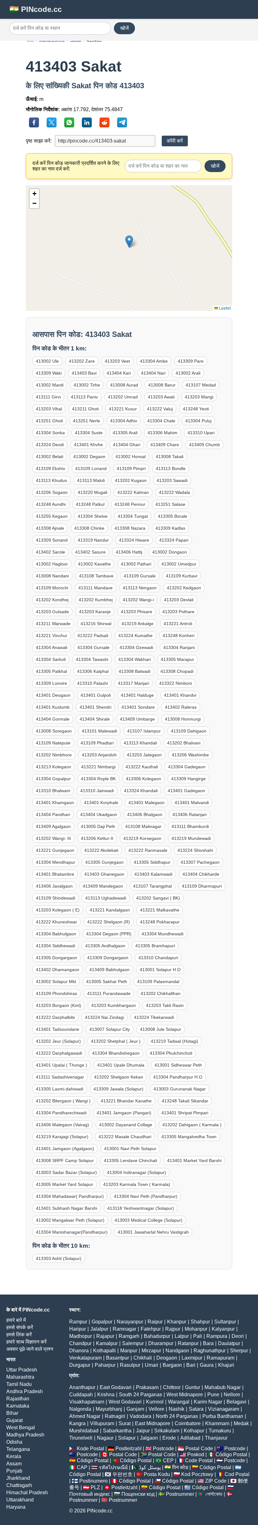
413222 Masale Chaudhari (124, 1136)
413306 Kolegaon (143, 778)
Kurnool (155, 1401)
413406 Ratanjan (189, 814)
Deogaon (166, 1357)
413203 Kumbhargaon (113, 1005)
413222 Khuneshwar (56, 921)
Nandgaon (177, 1350)
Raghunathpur (210, 1350)
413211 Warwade (53, 623)
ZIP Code (216, 1481)
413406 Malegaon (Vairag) (62, 1124)
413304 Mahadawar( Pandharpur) (70, 1196)
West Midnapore (184, 1394)
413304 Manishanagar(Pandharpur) (72, 1232)
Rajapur (105, 1336)
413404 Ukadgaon (98, 814)
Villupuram (102, 1423)
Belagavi (236, 1401)
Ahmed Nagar (84, 1416)
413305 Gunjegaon (104, 862)
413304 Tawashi (92, 659)
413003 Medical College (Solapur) (148, 1220)
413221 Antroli (178, 623)
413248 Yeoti (196, 408)
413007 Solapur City (109, 1029)
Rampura (216, 1336)
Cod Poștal (237, 1474)
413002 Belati (49, 456)
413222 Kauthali (142, 766)
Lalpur (182, 1336)
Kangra (77, 1423)
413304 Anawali (51, 647)
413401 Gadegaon (186, 790)
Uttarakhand (20, 1499)
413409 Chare (164, 444)
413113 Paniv (84, 396)
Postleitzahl (128, 1448)
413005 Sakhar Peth (106, 981)
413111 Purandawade (109, 993)
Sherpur (239, 1350)
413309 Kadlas (170, 528)
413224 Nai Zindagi (104, 1017)
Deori (238, 1336)
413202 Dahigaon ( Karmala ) (192, 1124)
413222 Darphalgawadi (59, 1053)
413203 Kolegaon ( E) (58, 909)
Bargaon (172, 1365)
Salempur (133, 1343)
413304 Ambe (154, 361)
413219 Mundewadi (191, 838)
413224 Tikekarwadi (154, 1017)
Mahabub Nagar (223, 1387)
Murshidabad (83, 1430)
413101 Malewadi (99, 730)
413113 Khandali (140, 742)
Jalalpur (99, 1329)
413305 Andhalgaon (105, 945)
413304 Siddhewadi (55, 945)
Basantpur (117, 1357)
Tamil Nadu (19, 1384)
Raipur (155, 1321)
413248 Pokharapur (160, 921)
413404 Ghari (126, 444)
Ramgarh (129, 1336)
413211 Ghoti (85, 408)
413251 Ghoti (49, 420)
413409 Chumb (204, 444)
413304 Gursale (93, 647)
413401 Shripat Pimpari (184, 1112)
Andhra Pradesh (24, 1391)
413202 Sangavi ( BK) (158, 897)
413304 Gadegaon (186, 766)
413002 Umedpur (178, 563)
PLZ (95, 1487)
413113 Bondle (171, 468)
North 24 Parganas (177, 1416)
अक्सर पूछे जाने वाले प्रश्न (29, 1349)
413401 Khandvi (180, 695)
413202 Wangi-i (138, 599)
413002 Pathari (136, 563)
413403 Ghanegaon (104, 874)
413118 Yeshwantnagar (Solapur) (140, 1208)
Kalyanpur (223, 1329)
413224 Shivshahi (195, 850)
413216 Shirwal (96, 623)
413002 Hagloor (52, 563)
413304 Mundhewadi (162, 933)
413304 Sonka (50, 432)
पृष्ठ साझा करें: (39, 140)
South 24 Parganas (140, 1394)
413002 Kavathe (94, 563)
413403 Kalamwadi (153, 874)
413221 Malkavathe (159, 909)
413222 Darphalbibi (55, 1017)
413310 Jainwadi (97, 790)
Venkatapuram (85, 1357)
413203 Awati (161, 396)
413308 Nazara (130, 528)
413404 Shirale (95, 719)
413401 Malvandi (192, 802)
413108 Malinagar (143, 826)
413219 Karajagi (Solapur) (62, 1136)
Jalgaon (149, 1438)
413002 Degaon (89, 456)
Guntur (192, 1387)
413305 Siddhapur (152, 862)
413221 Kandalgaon (110, 909)
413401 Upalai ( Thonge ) (61, 1065)
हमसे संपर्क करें (19, 1327)
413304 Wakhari (134, 659)
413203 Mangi (199, 396)
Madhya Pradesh (25, 1434)
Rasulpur (130, 1365)
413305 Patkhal (51, 671)
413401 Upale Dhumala (120, 1065)
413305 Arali (125, 432)
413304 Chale (161, 420)
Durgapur (79, 1365)
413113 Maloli (91, 480)
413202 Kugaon (131, 480)
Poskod (195, 1454)
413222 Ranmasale (147, 850)
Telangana (18, 1449)
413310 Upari (201, 432)
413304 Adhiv (123, 420)
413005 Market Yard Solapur (64, 1184)
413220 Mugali (92, 492)
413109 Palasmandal (158, 981)
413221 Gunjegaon (55, 850)
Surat (125, 1423)
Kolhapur (194, 1430)
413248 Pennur (130, 504)
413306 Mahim (162, 432)
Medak (241, 1423)
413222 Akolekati (101, 850)
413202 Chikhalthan (161, 993)
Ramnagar (124, 1329)
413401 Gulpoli (96, 695)
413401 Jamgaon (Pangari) (124, 1112)
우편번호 (122, 1474)
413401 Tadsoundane (57, 1029)
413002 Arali (188, 373)
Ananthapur (82, 1387)
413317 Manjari (133, 683)
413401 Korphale (101, 802)
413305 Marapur (177, 659)
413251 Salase (170, 504)
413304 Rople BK (98, 778)
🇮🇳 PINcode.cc (35, 9)
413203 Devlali (179, 599)
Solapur (127, 1438)
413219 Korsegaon (142, 838)
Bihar (12, 1413)
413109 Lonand (91, 468)
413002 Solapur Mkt (56, 981)
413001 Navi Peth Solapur (130, 1148)
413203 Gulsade (52, 611)
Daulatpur (229, 1343)
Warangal (178, 1401)
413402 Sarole (50, 551)
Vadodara (140, 1416)
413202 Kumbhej (96, 599)
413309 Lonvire (51, 683)
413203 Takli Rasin (165, 1005)
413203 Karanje (95, 611)
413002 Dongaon (169, 551)
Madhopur (80, 1336)
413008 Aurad (124, 384)
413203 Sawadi (172, 480)
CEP (168, 1460)
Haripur (77, 1329)
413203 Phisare (136, 611)
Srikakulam (166, 1430)
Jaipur (143, 1430)
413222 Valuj (160, 408)
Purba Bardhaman (222, 1416)
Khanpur (176, 1321)
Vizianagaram (223, 1409)
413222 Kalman (133, 492)
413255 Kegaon (52, 516)
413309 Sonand (52, 540)
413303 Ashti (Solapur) (58, 1258)
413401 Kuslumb (53, 707)
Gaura (207, 1365)
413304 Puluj (198, 420)
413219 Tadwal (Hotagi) (174, 1041)
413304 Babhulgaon (56, 933)
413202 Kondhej (52, 599)
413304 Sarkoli (51, 659)
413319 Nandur (93, 540)
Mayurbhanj (109, 1409)
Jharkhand (18, 1478)
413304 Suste (89, 432)
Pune (213, 1394)
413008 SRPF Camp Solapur (65, 1160)
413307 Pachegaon (200, 862)
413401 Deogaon (53, 695)
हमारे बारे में (16, 1320)
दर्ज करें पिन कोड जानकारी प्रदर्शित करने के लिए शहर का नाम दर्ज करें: (75, 165)
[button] (129, 241)
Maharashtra (20, 1377)
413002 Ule (47, 361)
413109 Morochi (52, 587)
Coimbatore (188, 1423)
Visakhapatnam (86, 1401)
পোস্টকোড (213, 1494)
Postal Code (199, 1448)
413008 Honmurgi (183, 719)
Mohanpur (196, 1329)
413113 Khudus (51, 480)
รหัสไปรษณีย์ (113, 1467)
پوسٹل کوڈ (150, 1467)
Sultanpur (225, 1321)
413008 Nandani (52, 575)
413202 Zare (82, 361)
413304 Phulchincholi (171, 1053)
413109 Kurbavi (181, 575)
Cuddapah (81, 1394)
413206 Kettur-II (97, 838)
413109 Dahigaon (188, 730)
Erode (169, 1438)
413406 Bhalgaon (144, 814)
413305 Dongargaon (56, 957)
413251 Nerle (86, 420)
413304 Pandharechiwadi (61, 1112)
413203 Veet (117, 361)
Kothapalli (104, 1350)
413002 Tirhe (87, 384)
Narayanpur (130, 1321)
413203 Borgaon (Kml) (58, 1005)
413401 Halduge (137, 695)
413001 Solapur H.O (160, 969)
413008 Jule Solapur (160, 1029)
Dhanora (79, 1350)
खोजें (124, 28)
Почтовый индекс (89, 1494)
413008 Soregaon (54, 730)
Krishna (106, 1394)
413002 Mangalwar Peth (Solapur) (70, 1220)
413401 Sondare (138, 707)
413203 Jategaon (144, 754)
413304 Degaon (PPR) (109, 933)
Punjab (14, 1471)
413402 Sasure (90, 551)
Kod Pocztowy (197, 1474)
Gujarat (14, 1420)
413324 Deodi (50, 444)
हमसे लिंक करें (19, 1334)
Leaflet (224, 308)
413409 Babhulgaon (109, 969)
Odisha (14, 1442)
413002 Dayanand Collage (125, 1124)
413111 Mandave (95, 587)
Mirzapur (151, 1350)
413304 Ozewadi (136, 647)
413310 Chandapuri (158, 957)
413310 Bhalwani (53, 790)
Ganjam (135, 1409)
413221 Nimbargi (98, 766)
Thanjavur (216, 1438)
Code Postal (199, 1460)
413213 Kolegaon (53, 766)
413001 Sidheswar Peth (178, 1065)
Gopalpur (102, 1321)
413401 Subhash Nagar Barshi (66, 1208)
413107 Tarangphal (152, 886)
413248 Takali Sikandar (185, 1100)
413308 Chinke (89, 528)
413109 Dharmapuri (202, 886)
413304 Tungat (133, 516)
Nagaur (105, 1438)
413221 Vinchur (51, 635)
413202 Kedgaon (184, 587)
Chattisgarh (19, 1485)
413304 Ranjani (179, 647)
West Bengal (20, 1427)
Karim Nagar (208, 1401)
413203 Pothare (178, 611)
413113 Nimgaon (140, 587)
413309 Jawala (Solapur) (118, 1088)
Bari (190, 1365)
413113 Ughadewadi (105, 897)
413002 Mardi (50, 384)
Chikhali (142, 1357)
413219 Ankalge (137, 623)
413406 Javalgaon (54, 886)
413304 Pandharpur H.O (177, 1076)
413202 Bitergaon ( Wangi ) (63, 1100)
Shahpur (200, 1321)
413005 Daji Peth (98, 826)
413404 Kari (119, 373)
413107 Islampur (144, 730)
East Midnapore (152, 1423)
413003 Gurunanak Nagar (180, 1088)
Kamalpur (107, 1343)
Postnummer (180, 1494)
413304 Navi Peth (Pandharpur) (145, 1196)
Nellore (232, 1394)
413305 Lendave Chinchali (130, 1160)
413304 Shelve (93, 516)
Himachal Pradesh (27, 1492)
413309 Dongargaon (107, 957)
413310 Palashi (92, 683)
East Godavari (116, 1387)
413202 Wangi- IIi (53, 838)
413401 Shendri (95, 707)
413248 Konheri (178, 635)
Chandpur (80, 1343)
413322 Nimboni (175, 683)
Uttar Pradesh (21, 1369)
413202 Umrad (123, 396)
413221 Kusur (123, 408)
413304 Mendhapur (55, 862)
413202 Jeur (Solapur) (58, 1041)
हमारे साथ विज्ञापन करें (26, 1341)
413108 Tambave (96, 575)
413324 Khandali (141, 790)
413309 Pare (191, 361)
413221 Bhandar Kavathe (126, 1100)
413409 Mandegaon (103, 886)
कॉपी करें (175, 140)
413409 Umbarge (137, 719)
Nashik (176, 1409)
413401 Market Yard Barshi (194, 1160)
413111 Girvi (48, 396)
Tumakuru (220, 1430)
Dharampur (160, 1343)
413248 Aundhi (51, 504)
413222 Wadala (174, 492)
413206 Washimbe (190, 754)
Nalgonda (80, 1409)
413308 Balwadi (134, 671)
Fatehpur (151, 1329)
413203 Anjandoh (99, 754)
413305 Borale (172, 516)
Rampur (78, 1321)
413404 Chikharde (200, 874)
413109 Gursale (140, 575)
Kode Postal (90, 1448)
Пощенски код (137, 1494)
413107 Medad (201, 384)
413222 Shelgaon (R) (108, 921)
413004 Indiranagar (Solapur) (136, 1172)
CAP (82, 1467)
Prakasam (147, 1387)
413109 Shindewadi (55, 897)
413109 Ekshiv (50, 468)
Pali (197, 1336)
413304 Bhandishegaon (116, 1053)
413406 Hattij (129, 551)
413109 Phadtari (97, 742)
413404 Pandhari (53, 814)
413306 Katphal (93, 671)
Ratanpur (188, 1343)
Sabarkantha (117, 1430)
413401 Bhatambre (55, 874)
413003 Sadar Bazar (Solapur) (66, 1172)
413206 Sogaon (52, 492)
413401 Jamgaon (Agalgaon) (65, 1148)
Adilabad (190, 1438)
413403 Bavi (84, 373)
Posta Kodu (157, 1474)
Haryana (15, 1507)
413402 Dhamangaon (57, 969)
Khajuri (226, 1365)
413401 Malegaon (146, 802)
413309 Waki (49, 373)
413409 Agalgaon (53, 826)
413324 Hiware (134, 540)
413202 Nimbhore (54, 754)
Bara (208, 1343)
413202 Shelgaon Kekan (118, 1076)
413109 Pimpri (131, 468)
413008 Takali (169, 456)
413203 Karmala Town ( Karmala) (136, 1184)
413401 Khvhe (88, 444)
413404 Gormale (53, 719)
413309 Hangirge (188, 778)
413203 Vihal (49, 408)
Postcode (163, 1448)
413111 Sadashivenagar (60, 1076)
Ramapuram (220, 1357)
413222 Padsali (92, 635)
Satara (196, 1409)
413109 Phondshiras (56, 993)
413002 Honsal (130, 456)
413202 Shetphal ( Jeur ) (116, 1041)
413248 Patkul (90, 504)
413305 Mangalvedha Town (188, 1136)
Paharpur (105, 1365)
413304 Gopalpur (53, 778)
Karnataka (17, 1406)
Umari (151, 1365)
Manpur (128, 1350)
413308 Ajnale (50, 528)
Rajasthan (17, 1398)
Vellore (156, 1409)
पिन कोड (180, 1467)
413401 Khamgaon (55, 802)
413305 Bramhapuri (155, 945)
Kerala (13, 1456)
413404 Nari (153, 373)
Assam (14, 1463)
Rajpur (172, 1329)
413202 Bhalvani (183, 742)
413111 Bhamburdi (190, 826)
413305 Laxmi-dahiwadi (59, 1088)
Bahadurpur (157, 1336)
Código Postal (231, 1454)
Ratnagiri (115, 1416)
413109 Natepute (53, 742)
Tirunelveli (81, 1438)
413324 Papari (173, 540)
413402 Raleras (181, 707)
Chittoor (172, 1387)
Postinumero (93, 1481)
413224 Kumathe (135, 635)
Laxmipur (192, 1357)
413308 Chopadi (177, 671)
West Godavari (125, 1401)
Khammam (217, 1423)
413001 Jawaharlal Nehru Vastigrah (153, 1232)
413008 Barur (162, 384)
